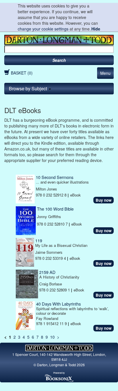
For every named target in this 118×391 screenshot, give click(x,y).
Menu (105, 73)
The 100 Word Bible (55, 209)
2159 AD (47, 272)
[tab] (59, 88)
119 (38, 240)
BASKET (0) (22, 73)
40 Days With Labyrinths (58, 304)
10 (52, 337)
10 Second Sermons (54, 177)
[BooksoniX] (59, 377)
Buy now (103, 200)
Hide (95, 29)
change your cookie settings (43, 29)
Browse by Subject (28, 88)
